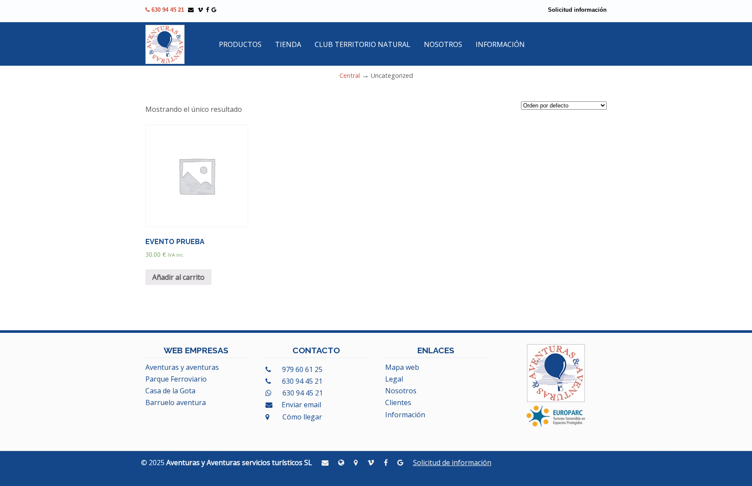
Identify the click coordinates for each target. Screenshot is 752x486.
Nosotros (400, 391)
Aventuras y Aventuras (165, 44)
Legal (394, 379)
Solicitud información (577, 10)
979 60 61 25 (301, 369)
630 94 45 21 (167, 10)
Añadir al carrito (178, 277)
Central (349, 75)
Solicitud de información (452, 462)
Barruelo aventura (175, 402)
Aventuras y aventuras (182, 367)
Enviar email (301, 404)
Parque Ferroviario (176, 379)
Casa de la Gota (170, 391)
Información (405, 414)
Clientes (398, 402)
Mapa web (402, 367)
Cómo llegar (301, 417)
